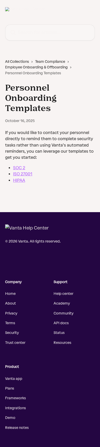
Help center (63, 294)
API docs (61, 323)
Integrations (15, 408)
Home (10, 294)
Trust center (15, 343)
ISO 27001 (22, 174)
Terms (10, 323)
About (10, 303)
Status (59, 333)
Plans (9, 388)
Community (64, 313)
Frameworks (15, 398)
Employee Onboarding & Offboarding (36, 67)
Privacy (11, 313)
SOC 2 (19, 167)
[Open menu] (90, 9)
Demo (10, 418)
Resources (62, 343)
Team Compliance (50, 61)
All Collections (17, 61)
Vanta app (13, 379)
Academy (62, 303)
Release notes (17, 428)
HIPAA (19, 180)
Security (12, 333)
